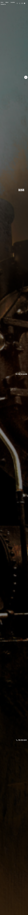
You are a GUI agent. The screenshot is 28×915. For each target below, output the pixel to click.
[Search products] (26, 77)
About (7, 2)
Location (13, 2)
